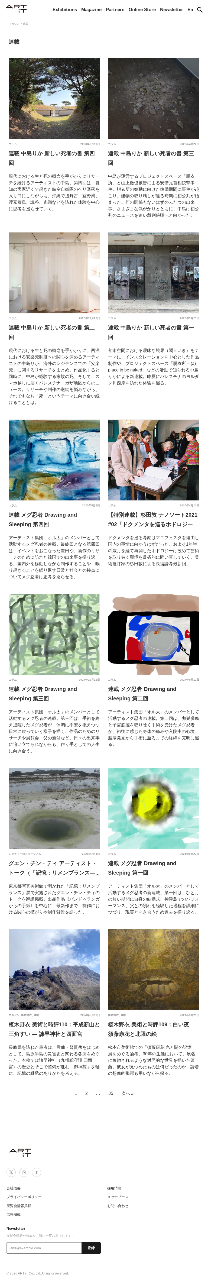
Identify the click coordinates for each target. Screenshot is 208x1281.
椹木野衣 (26, 1015)
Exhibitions (65, 9)
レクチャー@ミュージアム (25, 853)
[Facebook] (36, 1172)
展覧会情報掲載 (18, 1206)
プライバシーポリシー (24, 1197)
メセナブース (117, 1197)
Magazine (91, 9)
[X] (11, 1172)
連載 (36, 1015)
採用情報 (114, 1188)
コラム (13, 144)
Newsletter (171, 9)
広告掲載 (13, 1214)
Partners (115, 9)
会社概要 (13, 1188)
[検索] (200, 9)
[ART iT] (20, 1152)
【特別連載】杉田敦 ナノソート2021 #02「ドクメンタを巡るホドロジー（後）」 (152, 524)
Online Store (142, 9)
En (190, 9)
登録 (91, 1248)
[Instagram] (23, 1172)
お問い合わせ (117, 1206)
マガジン (14, 1015)
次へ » (127, 1093)
